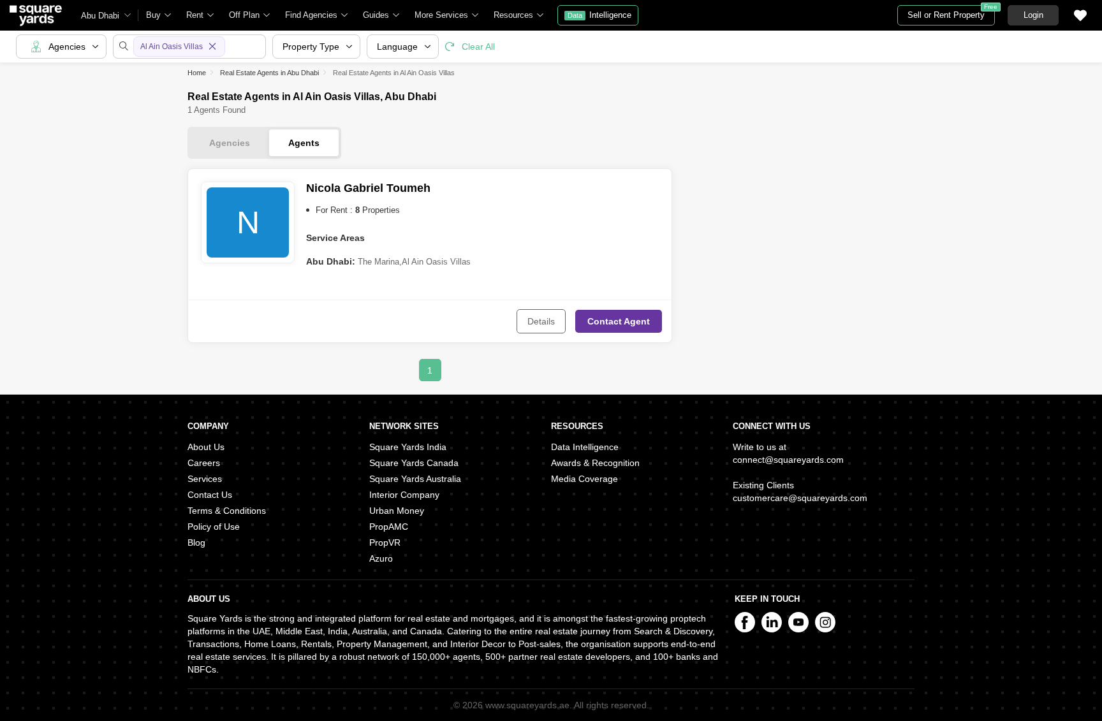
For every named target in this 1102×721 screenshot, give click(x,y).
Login (1033, 15)
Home (196, 72)
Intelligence (599, 15)
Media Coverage (584, 479)
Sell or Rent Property (951, 12)
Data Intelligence (585, 447)
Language (397, 46)
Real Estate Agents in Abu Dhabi (269, 72)
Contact (618, 321)
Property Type (311, 46)
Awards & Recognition (595, 463)
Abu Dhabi (100, 15)
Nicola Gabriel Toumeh (368, 188)
